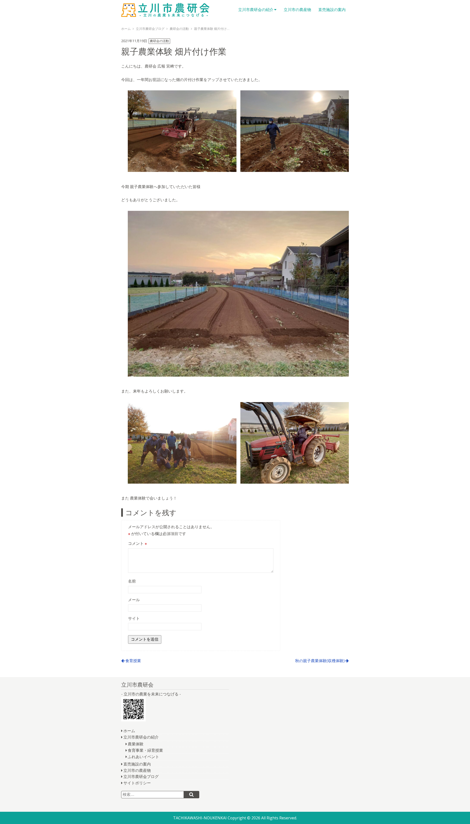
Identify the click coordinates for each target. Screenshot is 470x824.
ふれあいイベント (143, 756)
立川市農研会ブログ (141, 776)
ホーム (129, 730)
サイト (134, 618)
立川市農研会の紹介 (255, 9)
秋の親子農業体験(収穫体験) (320, 660)
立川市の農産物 (297, 9)
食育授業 (133, 660)
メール (134, 599)
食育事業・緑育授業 (145, 750)
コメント (137, 543)
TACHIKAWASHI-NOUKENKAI (200, 818)
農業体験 (135, 744)
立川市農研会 (165, 9)
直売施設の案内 (332, 9)
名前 (132, 581)
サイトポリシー (137, 783)
